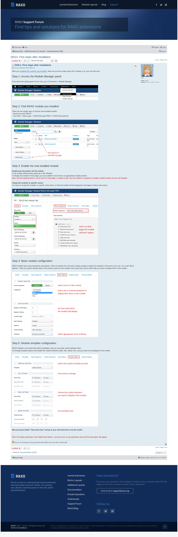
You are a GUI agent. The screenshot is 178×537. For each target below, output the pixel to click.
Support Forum (74, 504)
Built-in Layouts (74, 480)
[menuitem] (24, 47)
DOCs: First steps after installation (31, 57)
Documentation (74, 490)
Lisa (142, 77)
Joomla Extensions (69, 4)
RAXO (13, 526)
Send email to (115, 491)
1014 (146, 80)
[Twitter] (161, 5)
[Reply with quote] (135, 65)
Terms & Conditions (19, 528)
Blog (104, 4)
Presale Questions (76, 494)
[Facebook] (156, 5)
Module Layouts (90, 4)
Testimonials (73, 499)
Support (114, 4)
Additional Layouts (76, 485)
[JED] (166, 5)
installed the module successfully (33, 71)
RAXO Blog (72, 508)
